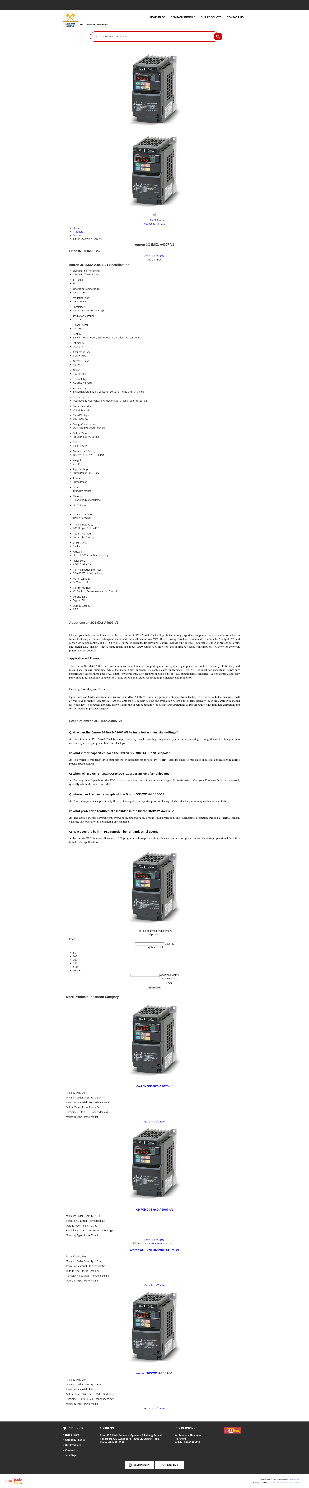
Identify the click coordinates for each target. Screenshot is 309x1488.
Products (78, 231)
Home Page (157, 17)
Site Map (70, 1455)
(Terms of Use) (294, 1480)
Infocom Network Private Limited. (287, 1483)
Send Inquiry (156, 219)
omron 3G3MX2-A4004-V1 (154, 1373)
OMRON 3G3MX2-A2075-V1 (154, 1086)
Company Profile (183, 17)
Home (76, 228)
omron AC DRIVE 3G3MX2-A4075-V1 (154, 1250)
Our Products (211, 17)
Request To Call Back (154, 223)
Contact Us (235, 17)
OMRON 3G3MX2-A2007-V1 (154, 1209)
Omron (77, 235)
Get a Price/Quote (154, 256)
